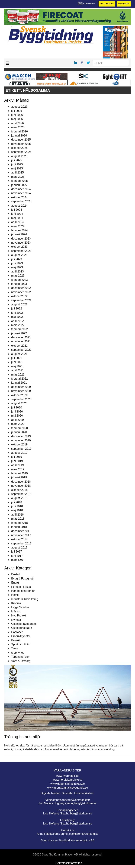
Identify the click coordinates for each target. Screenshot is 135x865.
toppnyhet (17, 652)
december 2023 (21, 238)
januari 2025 (19, 185)
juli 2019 (16, 456)
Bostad (15, 574)
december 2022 (21, 287)
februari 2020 (19, 428)
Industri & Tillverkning (24, 599)
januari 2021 (19, 382)
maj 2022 (17, 316)
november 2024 (21, 193)
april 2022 (17, 321)
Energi (15, 582)
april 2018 (17, 514)
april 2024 (17, 222)
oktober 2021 (19, 345)
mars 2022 (17, 325)
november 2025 (21, 143)
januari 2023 (19, 283)
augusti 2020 (19, 403)
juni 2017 (17, 555)
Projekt (15, 640)
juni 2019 (17, 461)
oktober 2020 (19, 395)
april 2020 (17, 419)
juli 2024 (16, 209)
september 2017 (21, 543)
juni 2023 (17, 263)
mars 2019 (17, 469)
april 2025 (17, 172)
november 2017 (21, 535)
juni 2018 (17, 506)
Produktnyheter (20, 636)
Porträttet (16, 632)
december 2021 (21, 337)
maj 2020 (17, 415)
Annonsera (123, 4)
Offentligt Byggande (23, 623)
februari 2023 (19, 279)
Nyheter (16, 619)
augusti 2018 (19, 498)
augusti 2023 (19, 254)
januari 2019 (19, 477)
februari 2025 (19, 180)
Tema (14, 648)
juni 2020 (17, 411)
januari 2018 (19, 526)
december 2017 (21, 530)
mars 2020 (17, 423)
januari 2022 (19, 333)
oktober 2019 (19, 444)
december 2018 (21, 481)
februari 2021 (19, 378)
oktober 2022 (19, 296)
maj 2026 (17, 118)
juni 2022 (17, 312)
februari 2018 (19, 522)
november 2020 (21, 390)
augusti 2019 (19, 452)
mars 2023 (17, 275)
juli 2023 (16, 259)
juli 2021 (16, 357)
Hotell (15, 594)
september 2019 (21, 448)
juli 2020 (16, 407)
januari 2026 (19, 135)
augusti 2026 (19, 106)
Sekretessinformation (69, 862)
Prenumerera (107, 4)
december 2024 (21, 189)
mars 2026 (17, 127)
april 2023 (17, 271)
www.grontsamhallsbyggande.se (67, 787)
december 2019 (21, 436)
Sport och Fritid (20, 644)
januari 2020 (19, 432)
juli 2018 (16, 502)
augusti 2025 (19, 156)
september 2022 (21, 300)
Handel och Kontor (23, 590)
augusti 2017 (19, 547)
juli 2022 (16, 308)
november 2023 (21, 242)
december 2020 (21, 386)
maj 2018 (17, 510)
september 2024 (21, 201)
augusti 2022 (19, 304)
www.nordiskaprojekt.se (67, 779)
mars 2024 (17, 226)
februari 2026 (19, 131)
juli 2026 (16, 110)
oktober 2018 (19, 489)
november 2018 (21, 485)
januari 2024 (19, 234)
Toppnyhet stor (20, 656)
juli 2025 (16, 160)
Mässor (15, 611)
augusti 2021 (19, 353)
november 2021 (21, 341)
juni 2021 (17, 362)
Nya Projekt (18, 615)
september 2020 (21, 399)
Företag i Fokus (21, 586)
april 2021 (17, 370)
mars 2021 (17, 374)
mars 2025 (17, 176)
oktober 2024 (19, 197)
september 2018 (21, 493)
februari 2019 (19, 473)
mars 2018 (17, 518)
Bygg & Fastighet (22, 578)
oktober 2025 (19, 147)
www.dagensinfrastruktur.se (67, 783)
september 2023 (21, 250)
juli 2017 (16, 551)
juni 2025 (17, 164)
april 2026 (17, 123)
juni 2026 (17, 114)
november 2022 (21, 292)
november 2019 (21, 440)
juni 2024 (17, 213)
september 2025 (21, 151)
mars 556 (17, 559)
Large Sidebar (20, 607)
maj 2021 (17, 366)
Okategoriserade (21, 627)
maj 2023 (17, 267)
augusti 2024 (19, 205)
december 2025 (21, 139)
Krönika (16, 603)
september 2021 (21, 349)
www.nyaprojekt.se (67, 775)
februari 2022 (19, 329)
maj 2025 (17, 168)
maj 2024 (17, 217)
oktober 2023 (19, 246)
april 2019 (17, 465)
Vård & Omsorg (20, 660)
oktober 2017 (19, 539)
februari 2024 (19, 230)
